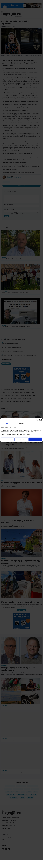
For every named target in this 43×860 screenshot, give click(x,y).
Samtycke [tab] (7, 423)
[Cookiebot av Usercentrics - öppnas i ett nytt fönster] (37, 420)
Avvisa (8, 439)
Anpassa (21, 439)
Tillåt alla (35, 439)
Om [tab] (35, 423)
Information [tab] (21, 423)
